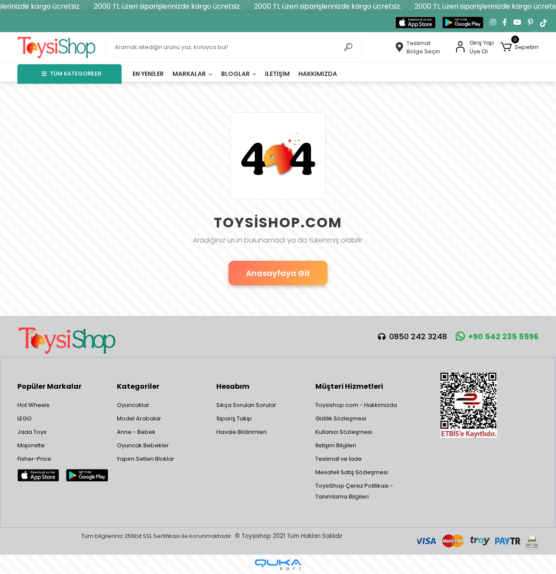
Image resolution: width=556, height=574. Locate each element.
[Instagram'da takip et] (493, 22)
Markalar (189, 73)
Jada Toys (31, 432)
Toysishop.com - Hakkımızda (356, 405)
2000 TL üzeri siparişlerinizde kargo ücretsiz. (167, 6)
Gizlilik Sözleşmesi (340, 418)
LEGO (24, 418)
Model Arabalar (139, 418)
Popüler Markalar (49, 386)
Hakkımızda (317, 73)
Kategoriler (138, 386)
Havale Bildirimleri (241, 432)
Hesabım (232, 386)
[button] (519, 47)
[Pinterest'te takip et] (530, 22)
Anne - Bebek (136, 432)
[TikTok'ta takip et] (543, 22)
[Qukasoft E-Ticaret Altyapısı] (278, 564)
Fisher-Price (34, 459)
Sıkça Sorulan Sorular (246, 405)
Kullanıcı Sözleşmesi (343, 432)
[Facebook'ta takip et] (505, 22)
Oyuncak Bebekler (143, 445)
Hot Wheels (33, 405)
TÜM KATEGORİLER (75, 73)
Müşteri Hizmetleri (349, 386)
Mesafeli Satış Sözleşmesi (351, 472)
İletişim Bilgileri (335, 445)
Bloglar (236, 73)
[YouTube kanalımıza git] (517, 22)
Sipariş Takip (234, 418)
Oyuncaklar (133, 405)
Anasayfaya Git (278, 273)
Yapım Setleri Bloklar (145, 459)
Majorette (31, 445)
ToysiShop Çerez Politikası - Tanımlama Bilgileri (354, 491)
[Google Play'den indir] (462, 22)
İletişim (277, 73)
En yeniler (148, 73)
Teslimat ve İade (338, 459)
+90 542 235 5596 (503, 336)
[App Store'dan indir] (415, 22)
